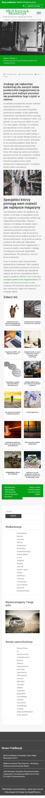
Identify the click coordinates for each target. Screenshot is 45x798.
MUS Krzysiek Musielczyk (17, 12)
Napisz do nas (34, 6)
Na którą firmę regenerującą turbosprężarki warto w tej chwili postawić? (11, 492)
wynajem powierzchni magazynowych (20, 280)
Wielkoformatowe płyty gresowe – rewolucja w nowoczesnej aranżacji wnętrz (20, 764)
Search (13, 516)
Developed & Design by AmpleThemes (23, 792)
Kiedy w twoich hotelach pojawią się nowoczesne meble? (34, 490)
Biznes (5, 76)
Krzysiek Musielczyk (26, 74)
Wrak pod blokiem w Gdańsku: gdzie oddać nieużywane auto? (19, 756)
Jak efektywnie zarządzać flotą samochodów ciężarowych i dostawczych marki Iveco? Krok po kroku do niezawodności (21, 774)
